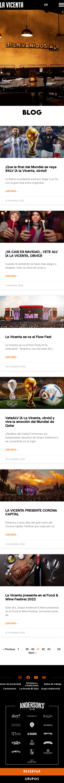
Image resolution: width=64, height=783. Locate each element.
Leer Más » (11, 191)
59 (58, 649)
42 (43, 649)
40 (32, 649)
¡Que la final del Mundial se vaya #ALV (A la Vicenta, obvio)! (31, 169)
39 (27, 649)
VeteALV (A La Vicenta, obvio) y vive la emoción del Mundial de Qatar (29, 421)
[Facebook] (28, 677)
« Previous (9, 649)
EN (46, 4)
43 (48, 649)
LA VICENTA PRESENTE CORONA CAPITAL (31, 512)
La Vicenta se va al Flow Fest (28, 337)
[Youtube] (36, 677)
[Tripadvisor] (44, 677)
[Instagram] (20, 677)
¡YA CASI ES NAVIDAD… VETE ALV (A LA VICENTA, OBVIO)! (31, 254)
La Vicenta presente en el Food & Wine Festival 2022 (31, 597)
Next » (32, 652)
